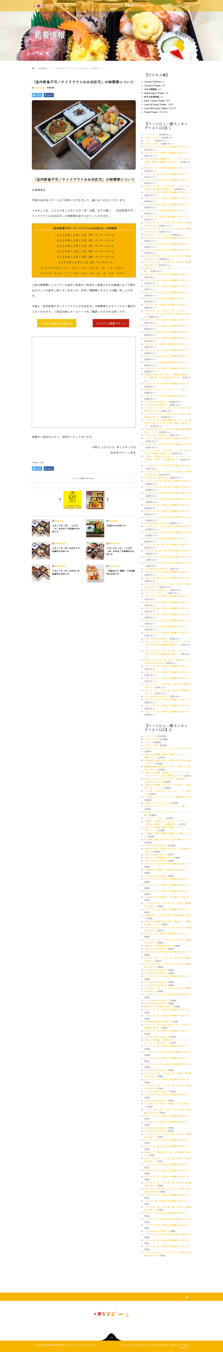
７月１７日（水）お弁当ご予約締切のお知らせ (166, 1045)
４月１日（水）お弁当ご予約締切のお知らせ (165, 304)
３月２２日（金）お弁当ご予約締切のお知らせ (166, 951)
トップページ (150, 134)
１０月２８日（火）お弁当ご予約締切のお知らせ (167, 526)
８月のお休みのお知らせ (156, 404)
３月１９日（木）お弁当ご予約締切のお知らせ (166, 337)
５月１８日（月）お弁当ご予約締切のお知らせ (166, 274)
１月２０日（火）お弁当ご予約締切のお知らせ (166, 368)
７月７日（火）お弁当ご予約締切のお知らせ (165, 216)
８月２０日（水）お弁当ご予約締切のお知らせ (166, 571)
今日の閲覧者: (151, 89)
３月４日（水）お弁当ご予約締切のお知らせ (165, 343)
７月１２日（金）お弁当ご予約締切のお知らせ (166, 909)
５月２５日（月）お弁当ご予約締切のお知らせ (166, 237)
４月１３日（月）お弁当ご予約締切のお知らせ (166, 292)
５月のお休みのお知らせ (156, 523)
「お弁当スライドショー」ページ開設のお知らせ (167, 796)
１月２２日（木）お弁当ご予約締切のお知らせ (166, 383)
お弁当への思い (151, 143)
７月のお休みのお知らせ (156, 435)
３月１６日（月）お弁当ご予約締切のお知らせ (166, 325)
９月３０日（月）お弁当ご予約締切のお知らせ (166, 1176)
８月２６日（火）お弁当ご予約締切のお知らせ (166, 602)
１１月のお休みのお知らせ (157, 1000)
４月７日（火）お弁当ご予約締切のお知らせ (165, 298)
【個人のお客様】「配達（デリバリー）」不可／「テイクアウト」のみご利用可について (167, 774)
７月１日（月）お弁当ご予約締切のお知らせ (165, 1200)
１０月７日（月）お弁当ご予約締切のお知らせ (166, 1015)
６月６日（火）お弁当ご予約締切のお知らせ (165, 1121)
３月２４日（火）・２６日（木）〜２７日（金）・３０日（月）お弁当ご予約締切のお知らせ (167, 313)
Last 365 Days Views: (156, 108)
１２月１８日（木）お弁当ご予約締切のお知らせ (167, 438)
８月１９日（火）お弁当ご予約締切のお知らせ (166, 620)
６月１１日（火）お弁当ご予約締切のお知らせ (166, 884)
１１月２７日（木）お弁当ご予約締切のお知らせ (167, 486)
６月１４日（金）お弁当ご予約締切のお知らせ (166, 1058)
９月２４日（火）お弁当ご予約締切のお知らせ (166, 1246)
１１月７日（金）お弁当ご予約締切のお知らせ (166, 544)
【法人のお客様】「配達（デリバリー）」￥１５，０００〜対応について (166, 1041)
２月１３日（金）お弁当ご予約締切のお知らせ (166, 356)
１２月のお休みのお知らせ (157, 1231)
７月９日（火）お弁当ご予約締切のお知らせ (165, 933)
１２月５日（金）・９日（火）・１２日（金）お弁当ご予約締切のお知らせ (167, 452)
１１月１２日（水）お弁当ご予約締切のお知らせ (167, 532)
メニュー (148, 140)
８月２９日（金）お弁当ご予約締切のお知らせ (166, 608)
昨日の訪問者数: (152, 96)
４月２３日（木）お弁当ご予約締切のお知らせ (166, 286)
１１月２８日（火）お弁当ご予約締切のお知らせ (167, 1051)
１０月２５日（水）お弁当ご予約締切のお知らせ (167, 1218)
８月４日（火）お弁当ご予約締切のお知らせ (165, 167)
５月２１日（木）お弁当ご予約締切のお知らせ (166, 280)
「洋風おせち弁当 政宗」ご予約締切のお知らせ (166, 897)
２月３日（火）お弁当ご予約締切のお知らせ (165, 362)
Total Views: (151, 111)
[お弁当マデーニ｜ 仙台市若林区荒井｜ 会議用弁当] (51, 5)
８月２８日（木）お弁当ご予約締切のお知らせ (166, 596)
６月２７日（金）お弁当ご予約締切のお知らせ (166, 711)
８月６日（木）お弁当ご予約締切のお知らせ (165, 152)
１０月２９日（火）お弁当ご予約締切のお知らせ (167, 1234)
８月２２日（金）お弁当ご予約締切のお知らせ (166, 577)
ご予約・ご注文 (151, 137)
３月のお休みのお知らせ (156, 589)
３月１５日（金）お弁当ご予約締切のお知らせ (166, 863)
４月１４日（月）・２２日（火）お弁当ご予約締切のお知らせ (66, 528)
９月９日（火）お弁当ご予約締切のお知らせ (165, 538)
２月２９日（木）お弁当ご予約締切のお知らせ (166, 890)
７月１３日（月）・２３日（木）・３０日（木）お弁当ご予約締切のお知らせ (167, 188)
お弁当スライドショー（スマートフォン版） (165, 389)
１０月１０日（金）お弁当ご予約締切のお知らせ (167, 492)
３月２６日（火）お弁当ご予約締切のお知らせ (166, 976)
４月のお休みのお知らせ (156, 568)
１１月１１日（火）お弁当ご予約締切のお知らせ (167, 517)
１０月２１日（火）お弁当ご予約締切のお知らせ (167, 562)
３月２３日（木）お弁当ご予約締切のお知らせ (166, 1079)
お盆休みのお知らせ (116, 525)
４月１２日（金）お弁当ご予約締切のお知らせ (166, 1146)
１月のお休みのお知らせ (156, 696)
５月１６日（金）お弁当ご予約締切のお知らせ (166, 665)
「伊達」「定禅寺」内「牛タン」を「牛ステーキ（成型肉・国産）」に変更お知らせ (167, 458)
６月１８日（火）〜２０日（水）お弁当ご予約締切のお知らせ (120, 551)
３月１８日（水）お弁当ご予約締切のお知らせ (166, 319)
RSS (186, 1296)
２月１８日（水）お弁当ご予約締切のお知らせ (166, 350)
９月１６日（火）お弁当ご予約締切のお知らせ (166, 504)
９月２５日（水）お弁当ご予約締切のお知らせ (166, 1194)
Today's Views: (153, 85)
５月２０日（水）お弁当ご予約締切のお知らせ (166, 249)
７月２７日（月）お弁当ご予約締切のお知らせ (166, 179)
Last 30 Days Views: (156, 104)
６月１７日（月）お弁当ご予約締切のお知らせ (166, 1115)
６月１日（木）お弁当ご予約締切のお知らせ (165, 1212)
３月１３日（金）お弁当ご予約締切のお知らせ (166, 331)
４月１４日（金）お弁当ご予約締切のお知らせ (166, 1240)
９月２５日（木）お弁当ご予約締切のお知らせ (166, 511)
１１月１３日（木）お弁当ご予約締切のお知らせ (167, 498)
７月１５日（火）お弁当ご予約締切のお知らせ (166, 678)
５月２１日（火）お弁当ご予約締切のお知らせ (166, 1009)
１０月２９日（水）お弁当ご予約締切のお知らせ (167, 550)
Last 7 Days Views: (155, 100)
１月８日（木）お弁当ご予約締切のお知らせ (165, 395)
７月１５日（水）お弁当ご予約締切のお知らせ (166, 192)
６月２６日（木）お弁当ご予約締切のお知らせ (166, 699)
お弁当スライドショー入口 (157, 234)
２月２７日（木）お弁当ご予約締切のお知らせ (66, 572)
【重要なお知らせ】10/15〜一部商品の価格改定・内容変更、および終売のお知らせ (166, 376)
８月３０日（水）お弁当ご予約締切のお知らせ (166, 1094)
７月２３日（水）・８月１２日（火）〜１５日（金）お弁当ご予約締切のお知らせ (166, 643)
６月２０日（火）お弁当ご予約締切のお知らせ (166, 1170)
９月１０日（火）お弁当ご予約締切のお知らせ (166, 1140)
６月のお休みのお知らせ (156, 477)
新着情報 (50, 87)
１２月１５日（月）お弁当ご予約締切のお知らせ (167, 444)
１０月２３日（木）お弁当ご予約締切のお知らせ (167, 556)
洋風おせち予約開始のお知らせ (159, 857)
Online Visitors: (153, 81)
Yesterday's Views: (155, 92)
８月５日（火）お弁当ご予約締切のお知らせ (165, 626)
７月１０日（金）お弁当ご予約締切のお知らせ (166, 204)
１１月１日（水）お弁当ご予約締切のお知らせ (166, 1164)
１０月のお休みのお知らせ (157, 1036)
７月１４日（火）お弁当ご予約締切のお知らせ (166, 198)
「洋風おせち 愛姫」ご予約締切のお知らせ (120, 572)
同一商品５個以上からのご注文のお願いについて (167, 839)
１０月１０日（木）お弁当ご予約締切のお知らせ (167, 1064)
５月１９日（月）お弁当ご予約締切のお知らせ (166, 632)
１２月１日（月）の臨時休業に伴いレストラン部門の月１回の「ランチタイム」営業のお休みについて (167, 422)
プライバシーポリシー (155, 593)
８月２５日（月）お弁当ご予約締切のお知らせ (166, 614)
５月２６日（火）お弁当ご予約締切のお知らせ (166, 243)
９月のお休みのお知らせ (156, 401)
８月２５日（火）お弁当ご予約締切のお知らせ (166, 146)
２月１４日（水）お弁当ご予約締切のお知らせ (166, 878)
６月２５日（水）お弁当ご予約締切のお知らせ (166, 705)
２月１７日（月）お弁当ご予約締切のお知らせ (66, 550)
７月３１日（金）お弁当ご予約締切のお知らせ (166, 173)
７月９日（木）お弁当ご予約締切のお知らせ (165, 210)
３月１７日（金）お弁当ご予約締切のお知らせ (166, 1030)
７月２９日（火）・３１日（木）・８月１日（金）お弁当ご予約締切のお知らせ (165, 652)
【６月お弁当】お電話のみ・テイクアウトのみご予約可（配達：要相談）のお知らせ (167, 160)
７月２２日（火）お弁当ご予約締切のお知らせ (166, 671)
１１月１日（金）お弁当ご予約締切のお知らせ (166, 1225)
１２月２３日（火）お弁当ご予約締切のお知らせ (167, 465)
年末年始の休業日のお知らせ (158, 1021)
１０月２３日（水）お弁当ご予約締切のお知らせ (167, 994)
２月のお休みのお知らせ (156, 638)
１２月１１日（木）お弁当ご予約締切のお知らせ (167, 480)
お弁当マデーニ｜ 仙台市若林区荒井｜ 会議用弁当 (156, 1345)
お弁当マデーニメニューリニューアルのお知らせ (167, 748)
